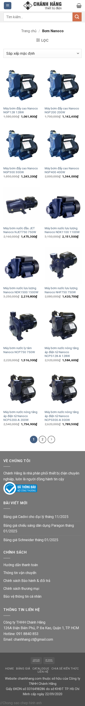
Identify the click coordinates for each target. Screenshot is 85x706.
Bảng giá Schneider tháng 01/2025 (30, 540)
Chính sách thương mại (21, 588)
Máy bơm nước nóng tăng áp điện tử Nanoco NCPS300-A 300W (62, 416)
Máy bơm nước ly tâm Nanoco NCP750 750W (19, 350)
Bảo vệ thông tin (16, 596)
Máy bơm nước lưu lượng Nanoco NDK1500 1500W (20, 290)
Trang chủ (28, 31)
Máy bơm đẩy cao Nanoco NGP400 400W (62, 170)
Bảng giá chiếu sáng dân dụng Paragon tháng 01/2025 (38, 528)
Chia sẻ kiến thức (65, 668)
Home (9, 668)
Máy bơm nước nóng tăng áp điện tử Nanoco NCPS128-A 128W (62, 352)
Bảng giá (23, 668)
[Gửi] (77, 16)
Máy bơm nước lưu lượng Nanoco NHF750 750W (61, 290)
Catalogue (40, 668)
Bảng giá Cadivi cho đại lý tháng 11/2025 (35, 517)
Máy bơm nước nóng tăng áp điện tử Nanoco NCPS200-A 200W (20, 416)
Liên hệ (43, 671)
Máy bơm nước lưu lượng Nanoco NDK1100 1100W (62, 230)
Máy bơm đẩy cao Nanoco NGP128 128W (20, 110)
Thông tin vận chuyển (19, 573)
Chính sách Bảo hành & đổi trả (26, 581)
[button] (7, 5)
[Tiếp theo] (51, 439)
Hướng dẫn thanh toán (20, 565)
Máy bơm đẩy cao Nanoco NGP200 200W (62, 110)
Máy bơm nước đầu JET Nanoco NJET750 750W (19, 230)
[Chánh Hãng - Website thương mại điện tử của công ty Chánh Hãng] (42, 5)
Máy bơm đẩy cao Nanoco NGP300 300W (20, 170)
